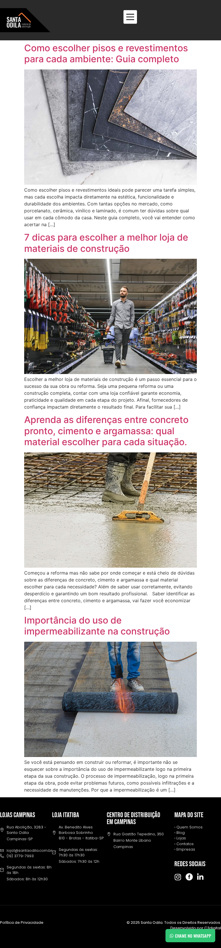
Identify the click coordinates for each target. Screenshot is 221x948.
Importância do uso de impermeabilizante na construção (97, 626)
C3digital (212, 928)
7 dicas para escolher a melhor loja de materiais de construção (106, 243)
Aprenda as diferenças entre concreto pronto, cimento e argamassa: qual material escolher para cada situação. (106, 430)
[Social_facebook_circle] (189, 877)
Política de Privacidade (21, 922)
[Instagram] (178, 877)
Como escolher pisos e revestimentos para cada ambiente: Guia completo (106, 53)
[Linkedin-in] (200, 877)
